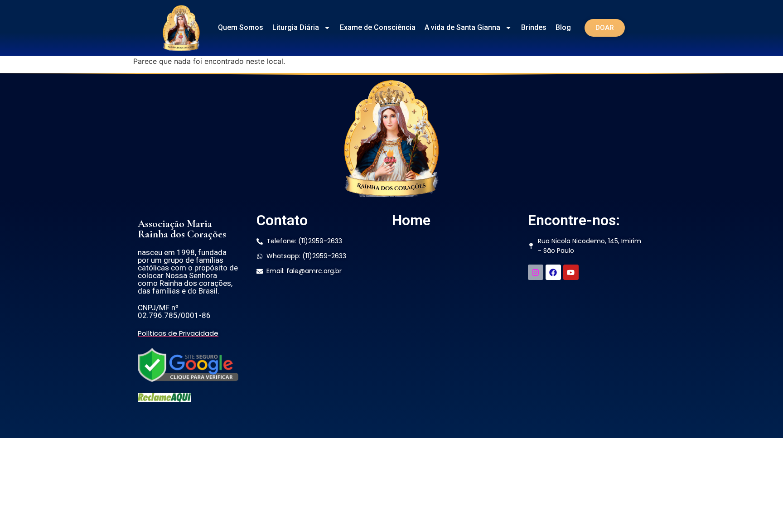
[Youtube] (571, 272)
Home (411, 220)
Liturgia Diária (295, 27)
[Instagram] (535, 272)
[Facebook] (553, 272)
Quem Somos (240, 27)
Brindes (533, 27)
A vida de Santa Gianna (462, 27)
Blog (563, 27)
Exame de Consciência (378, 27)
